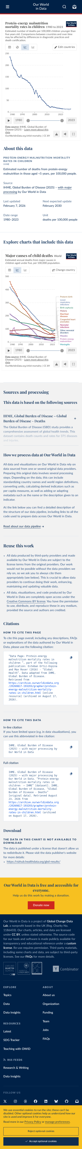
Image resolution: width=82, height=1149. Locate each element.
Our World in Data (41, 6)
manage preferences (57, 1122)
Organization (51, 1004)
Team (46, 1021)
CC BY (47, 136)
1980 (18, 120)
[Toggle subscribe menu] (74, 7)
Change (65, 270)
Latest (7, 1031)
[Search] (64, 6)
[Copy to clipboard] (66, 658)
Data (6, 1004)
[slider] (28, 120)
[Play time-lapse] (8, 120)
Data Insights (11, 1012)
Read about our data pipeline (22, 526)
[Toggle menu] (7, 7)
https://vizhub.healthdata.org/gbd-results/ (33, 861)
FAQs (29, 956)
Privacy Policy (32, 1122)
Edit (66, 47)
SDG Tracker (11, 1040)
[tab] (9, 47)
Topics (7, 995)
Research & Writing (16, 1067)
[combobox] (64, 6)
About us (49, 995)
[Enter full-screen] (73, 134)
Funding (48, 1012)
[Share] (65, 134)
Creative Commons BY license (26, 601)
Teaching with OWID (16, 1049)
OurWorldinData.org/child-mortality (23, 136)
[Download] (56, 134)
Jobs (46, 1030)
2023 (71, 120)
